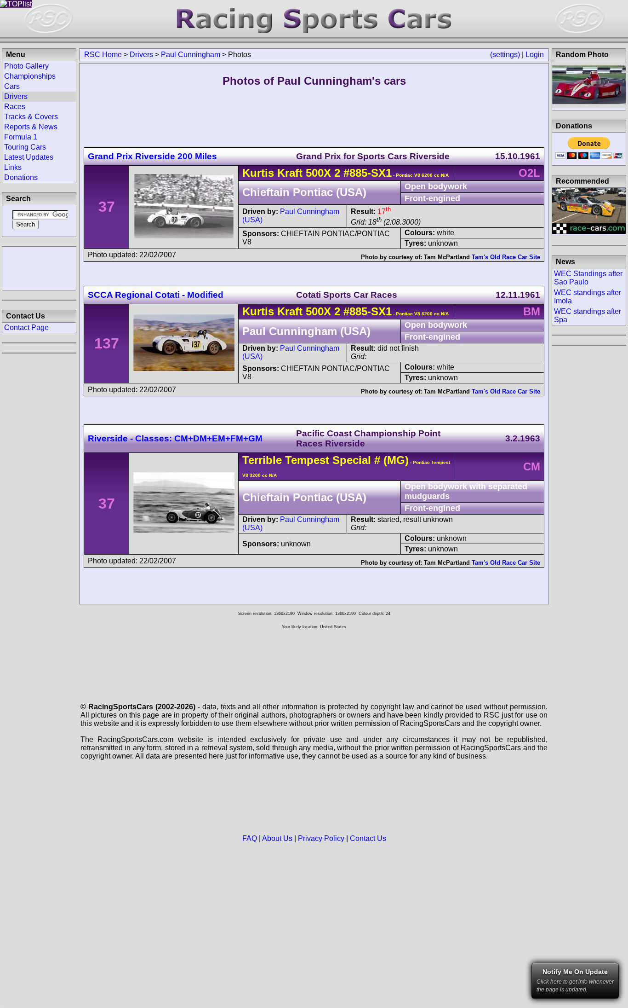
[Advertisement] (39, 267)
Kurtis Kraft (272, 173)
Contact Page (26, 327)
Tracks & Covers (31, 117)
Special (351, 460)
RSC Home (103, 54)
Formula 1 (20, 137)
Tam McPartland (447, 257)
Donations (21, 177)
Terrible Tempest (285, 460)
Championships (30, 76)
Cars (12, 86)
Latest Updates (28, 157)
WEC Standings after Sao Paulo (588, 278)
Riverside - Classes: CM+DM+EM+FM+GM (175, 438)
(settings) (505, 54)
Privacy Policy (321, 838)
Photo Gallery (26, 66)
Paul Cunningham (190, 54)
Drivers (141, 54)
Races (14, 106)
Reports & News (30, 127)
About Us (277, 838)
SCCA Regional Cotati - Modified (155, 295)
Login (534, 54)
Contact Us (368, 838)
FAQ (249, 838)
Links (13, 167)
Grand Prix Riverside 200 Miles (152, 156)
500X (318, 173)
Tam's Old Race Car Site (506, 257)
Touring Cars (25, 147)
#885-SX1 (367, 173)
